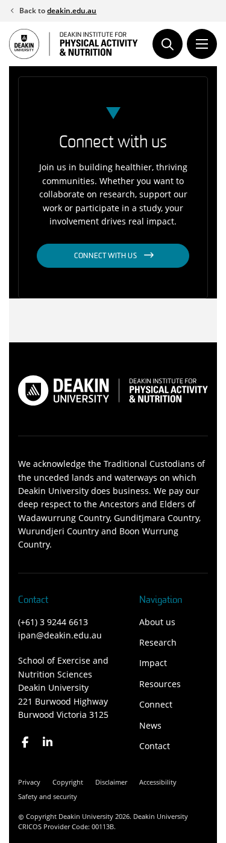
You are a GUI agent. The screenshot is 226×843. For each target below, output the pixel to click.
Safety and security (47, 796)
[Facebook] (25, 742)
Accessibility (158, 781)
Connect (155, 704)
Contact (154, 746)
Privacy (29, 781)
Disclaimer (111, 781)
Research (158, 642)
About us (157, 622)
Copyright (67, 781)
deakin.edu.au (71, 10)
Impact (153, 663)
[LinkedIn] (48, 742)
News (150, 725)
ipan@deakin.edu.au (60, 635)
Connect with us (105, 256)
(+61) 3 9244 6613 (53, 622)
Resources (160, 684)
